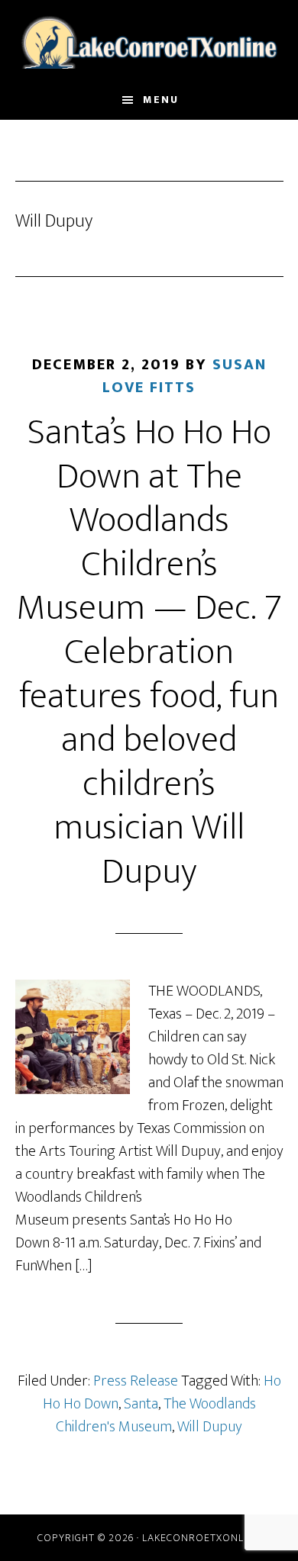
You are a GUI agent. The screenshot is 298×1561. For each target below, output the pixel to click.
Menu (161, 99)
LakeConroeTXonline (149, 40)
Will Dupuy (209, 1427)
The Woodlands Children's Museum (156, 1415)
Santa (141, 1404)
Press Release (135, 1381)
